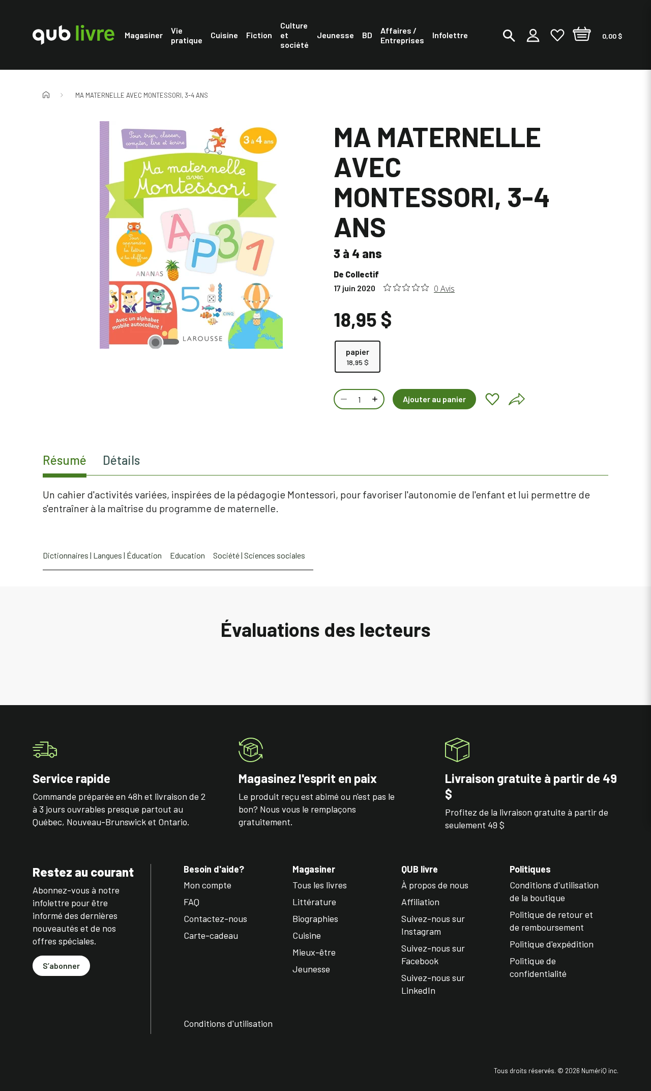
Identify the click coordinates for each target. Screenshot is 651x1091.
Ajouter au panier (434, 399)
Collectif (362, 274)
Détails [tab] (121, 460)
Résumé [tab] (64, 460)
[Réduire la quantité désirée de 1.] (343, 399)
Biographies (315, 918)
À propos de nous (434, 884)
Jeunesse (311, 968)
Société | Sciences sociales (259, 555)
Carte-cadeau (211, 935)
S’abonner (61, 965)
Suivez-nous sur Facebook (433, 954)
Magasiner (313, 869)
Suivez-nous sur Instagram (433, 925)
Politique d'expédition (552, 943)
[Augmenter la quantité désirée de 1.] (375, 399)
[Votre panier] (582, 35)
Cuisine (306, 935)
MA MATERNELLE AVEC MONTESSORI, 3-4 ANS (141, 95)
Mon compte (207, 884)
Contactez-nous (215, 918)
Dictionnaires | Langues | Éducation (102, 555)
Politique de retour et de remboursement (551, 921)
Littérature (314, 901)
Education (187, 555)
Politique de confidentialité (538, 967)
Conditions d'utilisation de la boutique (554, 891)
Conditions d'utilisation (228, 1023)
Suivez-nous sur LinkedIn (433, 984)
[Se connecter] (533, 35)
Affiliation (420, 901)
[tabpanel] (325, 501)
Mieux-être (314, 952)
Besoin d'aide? (214, 869)
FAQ (191, 901)
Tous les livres (319, 884)
